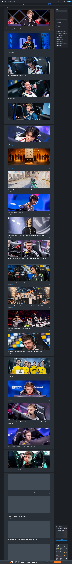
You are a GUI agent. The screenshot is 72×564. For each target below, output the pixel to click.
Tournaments (17, 4)
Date (57, 9)
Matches (10, 4)
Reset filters (66, 7)
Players (23, 4)
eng (64, 1)
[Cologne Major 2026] (49, 4)
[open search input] (58, 1)
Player (57, 13)
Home (6, 4)
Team (57, 17)
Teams (29, 4)
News (34, 4)
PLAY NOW (57, 562)
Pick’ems (43, 4)
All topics (61, 539)
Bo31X (49, 562)
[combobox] (61, 15)
